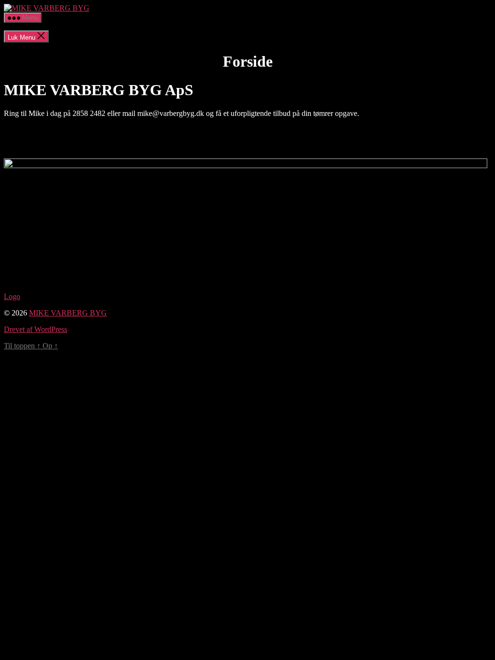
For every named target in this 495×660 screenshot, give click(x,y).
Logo (12, 296)
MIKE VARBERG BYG (68, 313)
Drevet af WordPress (35, 329)
